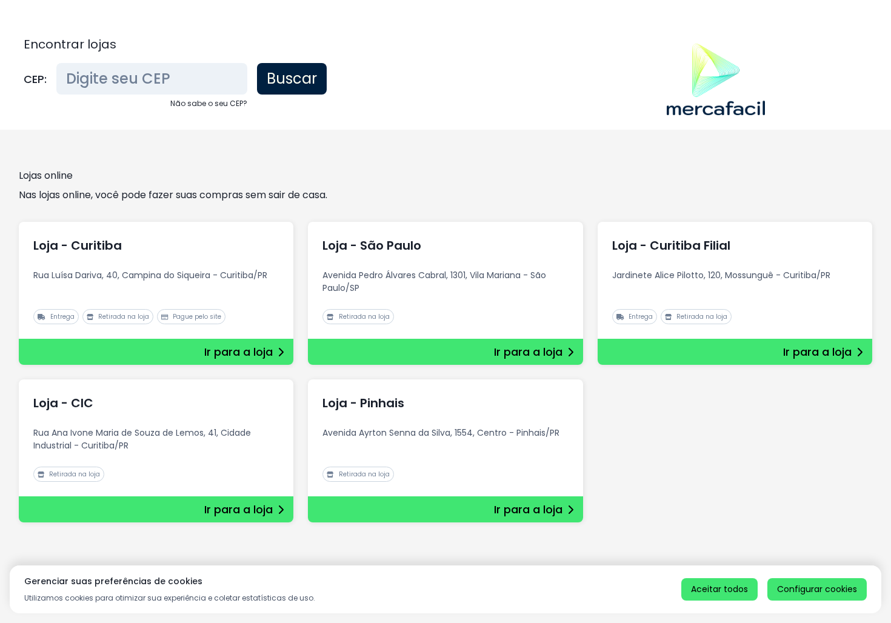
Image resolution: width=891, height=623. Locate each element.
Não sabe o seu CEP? (208, 103)
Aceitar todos (719, 589)
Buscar (292, 78)
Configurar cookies (817, 589)
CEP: (35, 79)
